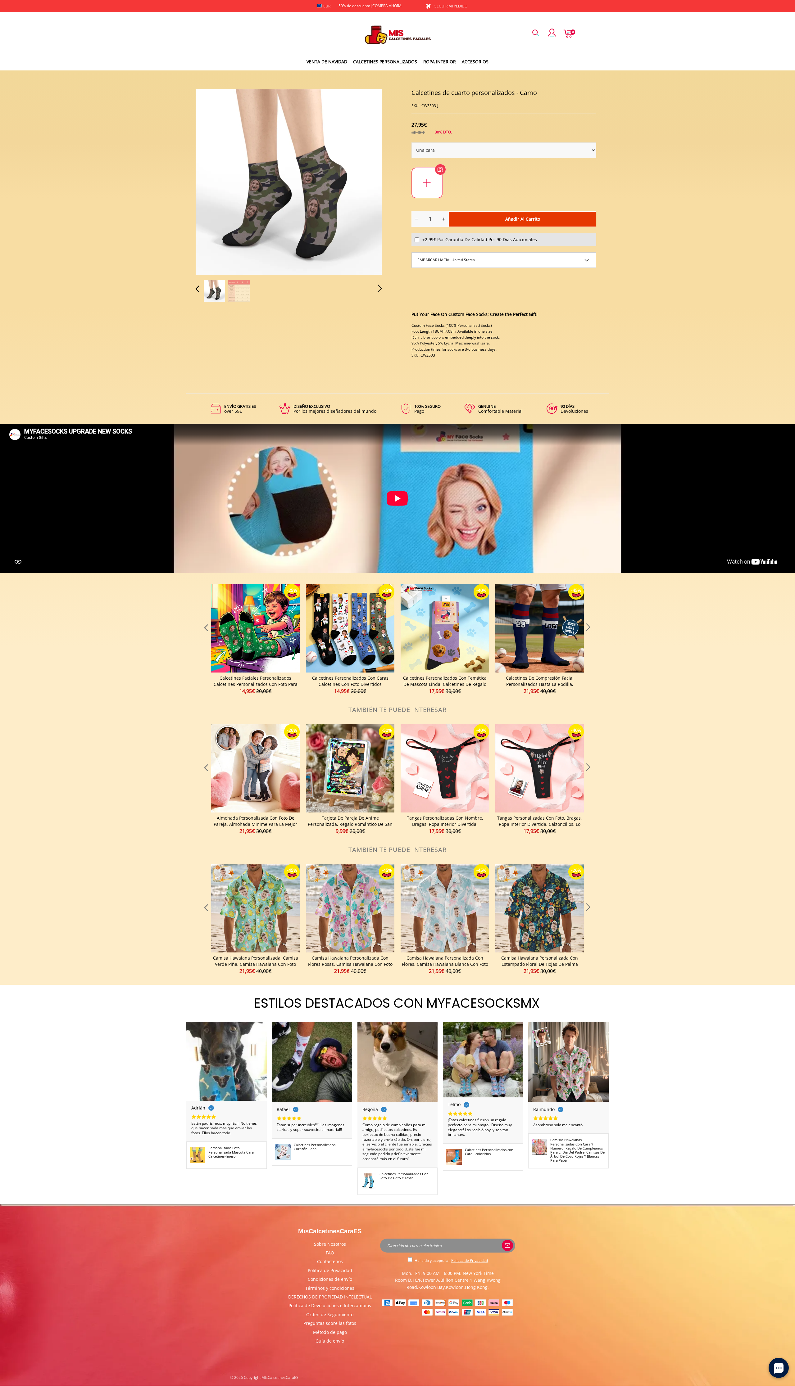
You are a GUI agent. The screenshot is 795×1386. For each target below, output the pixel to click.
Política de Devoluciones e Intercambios (329, 1305)
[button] (209, 180)
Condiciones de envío (330, 1279)
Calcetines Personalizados (385, 62)
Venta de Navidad (327, 62)
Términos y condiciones (329, 1288)
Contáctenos (330, 1261)
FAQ (330, 1253)
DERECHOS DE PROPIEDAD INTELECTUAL (330, 1297)
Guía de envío (330, 1341)
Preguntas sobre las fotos (329, 1323)
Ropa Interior (439, 62)
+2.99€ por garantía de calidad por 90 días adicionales (479, 239)
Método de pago (330, 1332)
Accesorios (475, 62)
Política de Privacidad (330, 1270)
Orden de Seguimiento (329, 1314)
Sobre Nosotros (330, 1244)
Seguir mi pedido (450, 6)
